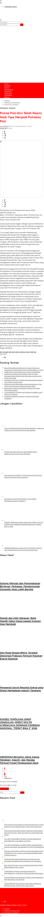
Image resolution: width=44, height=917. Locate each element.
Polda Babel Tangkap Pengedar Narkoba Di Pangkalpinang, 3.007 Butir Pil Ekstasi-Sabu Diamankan (23, 872)
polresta (22, 352)
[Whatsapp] (5, 138)
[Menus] (0, 1)
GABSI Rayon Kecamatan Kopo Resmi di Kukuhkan (22, 372)
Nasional (3, 128)
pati (13, 352)
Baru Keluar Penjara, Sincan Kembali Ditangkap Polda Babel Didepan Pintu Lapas (23, 866)
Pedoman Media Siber (12, 911)
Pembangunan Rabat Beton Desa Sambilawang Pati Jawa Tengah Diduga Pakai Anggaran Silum (23, 385)
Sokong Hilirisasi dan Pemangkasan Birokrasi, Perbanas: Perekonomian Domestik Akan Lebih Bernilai (24, 429)
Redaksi (7, 909)
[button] (21, 25)
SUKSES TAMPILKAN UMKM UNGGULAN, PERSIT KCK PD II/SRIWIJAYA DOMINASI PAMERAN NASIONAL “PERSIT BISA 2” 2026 (23, 524)
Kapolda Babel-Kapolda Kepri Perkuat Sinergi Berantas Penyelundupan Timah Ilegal (23, 878)
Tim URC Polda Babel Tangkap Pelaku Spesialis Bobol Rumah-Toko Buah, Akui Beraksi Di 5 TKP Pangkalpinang (24, 846)
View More (4, 789)
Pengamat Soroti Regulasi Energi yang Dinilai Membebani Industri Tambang (20, 500)
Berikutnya (8, 778)
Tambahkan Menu (10, 7)
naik (10, 352)
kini (1, 352)
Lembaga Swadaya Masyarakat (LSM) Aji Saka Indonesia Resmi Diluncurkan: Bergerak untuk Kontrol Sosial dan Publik (22, 376)
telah (31, 352)
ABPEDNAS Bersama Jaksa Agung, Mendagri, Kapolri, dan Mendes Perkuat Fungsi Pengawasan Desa (23, 549)
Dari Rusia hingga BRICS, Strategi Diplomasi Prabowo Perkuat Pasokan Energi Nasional (23, 476)
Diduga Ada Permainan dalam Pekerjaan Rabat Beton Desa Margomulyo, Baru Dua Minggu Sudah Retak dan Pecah (23, 833)
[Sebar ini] (4, 132)
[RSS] (5, 357)
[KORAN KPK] (22, 18)
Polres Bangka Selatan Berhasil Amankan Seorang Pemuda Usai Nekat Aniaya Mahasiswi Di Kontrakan (22, 860)
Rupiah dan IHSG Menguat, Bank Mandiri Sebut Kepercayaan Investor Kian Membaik (20, 453)
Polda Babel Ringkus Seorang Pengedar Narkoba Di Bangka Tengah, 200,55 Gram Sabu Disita (22, 885)
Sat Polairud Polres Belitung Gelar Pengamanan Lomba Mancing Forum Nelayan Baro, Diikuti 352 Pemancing (23, 826)
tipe (35, 352)
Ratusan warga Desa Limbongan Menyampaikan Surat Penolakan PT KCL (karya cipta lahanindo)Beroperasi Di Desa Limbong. (23, 853)
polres (17, 352)
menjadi (5, 352)
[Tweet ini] (5, 134)
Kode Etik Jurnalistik (11, 912)
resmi (27, 352)
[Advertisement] (22, 59)
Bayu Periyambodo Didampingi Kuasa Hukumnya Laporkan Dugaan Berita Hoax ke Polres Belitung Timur (23, 369)
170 (5, 776)
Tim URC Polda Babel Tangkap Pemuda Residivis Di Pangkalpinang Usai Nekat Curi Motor (22, 840)
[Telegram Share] (5, 136)
